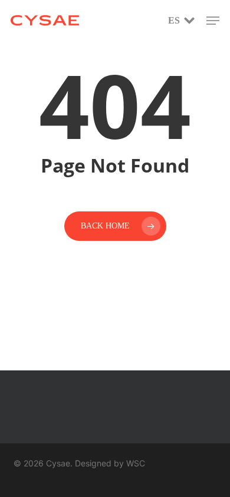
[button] (212, 20)
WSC (135, 463)
